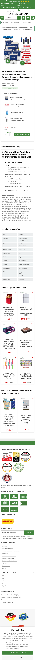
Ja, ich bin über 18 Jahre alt (17, 652)
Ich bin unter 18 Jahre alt (17, 658)
